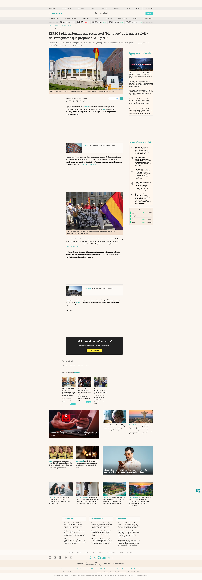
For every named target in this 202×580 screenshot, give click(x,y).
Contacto (63, 568)
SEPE (94, 552)
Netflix (138, 8)
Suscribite (91, 568)
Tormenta (52, 8)
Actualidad (109, 18)
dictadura (78, 302)
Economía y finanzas (71, 18)
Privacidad (113, 571)
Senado (70, 25)
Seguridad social (66, 8)
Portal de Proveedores (119, 568)
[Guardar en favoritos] (121, 98)
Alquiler (104, 8)
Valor (151, 209)
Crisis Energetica (111, 552)
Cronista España (53, 25)
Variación (141, 209)
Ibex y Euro (86, 18)
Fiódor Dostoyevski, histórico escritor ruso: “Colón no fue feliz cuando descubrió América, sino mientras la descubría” (141, 92)
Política (97, 18)
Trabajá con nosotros (136, 568)
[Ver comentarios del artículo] (84, 101)
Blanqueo (80, 365)
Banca (135, 18)
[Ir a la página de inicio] (57, 13)
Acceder (149, 13)
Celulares (79, 552)
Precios (101, 552)
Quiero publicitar (96, 350)
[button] (198, 491)
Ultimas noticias (54, 18)
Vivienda (92, 8)
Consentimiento (122, 571)
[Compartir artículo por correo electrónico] (80, 101)
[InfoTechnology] (118, 563)
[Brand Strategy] (98, 564)
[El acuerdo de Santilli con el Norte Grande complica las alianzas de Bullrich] (85, 382)
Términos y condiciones (102, 571)
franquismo (72, 365)
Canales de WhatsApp (77, 568)
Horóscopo (130, 552)
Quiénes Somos (103, 568)
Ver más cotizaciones (148, 22)
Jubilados (81, 8)
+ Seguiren (114, 99)
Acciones (116, 8)
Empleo (127, 8)
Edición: (147, 8)
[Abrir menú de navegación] (50, 13)
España (87, 365)
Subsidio (121, 552)
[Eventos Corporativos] (90, 563)
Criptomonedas (122, 18)
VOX (103, 109)
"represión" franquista (88, 164)
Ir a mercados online (53, 22)
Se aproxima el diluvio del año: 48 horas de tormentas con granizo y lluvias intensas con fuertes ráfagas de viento (140, 75)
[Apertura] (81, 564)
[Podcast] (107, 564)
